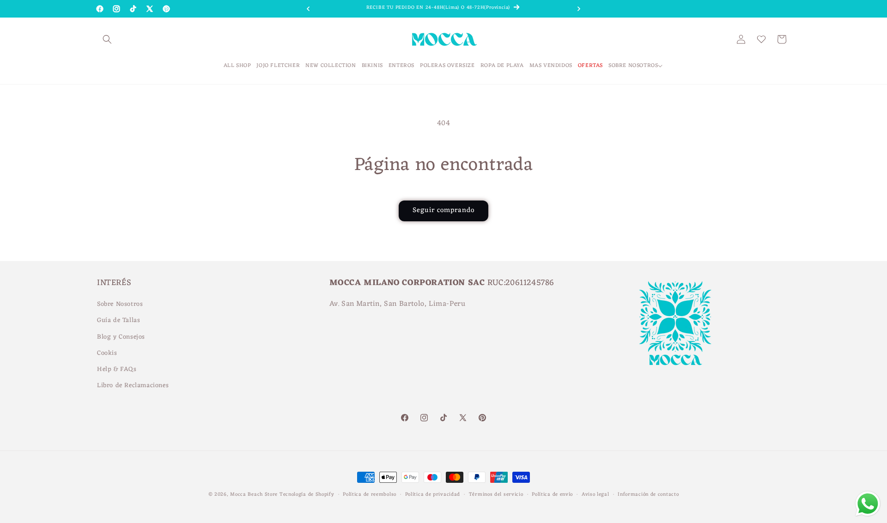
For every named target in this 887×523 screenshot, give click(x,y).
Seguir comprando (443, 210)
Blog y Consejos (121, 337)
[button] (107, 39)
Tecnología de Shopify (306, 494)
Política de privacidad (432, 494)
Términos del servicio (496, 494)
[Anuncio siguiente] (579, 9)
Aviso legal (595, 494)
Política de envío (552, 494)
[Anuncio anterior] (308, 9)
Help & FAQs (117, 369)
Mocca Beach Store (254, 494)
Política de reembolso (369, 494)
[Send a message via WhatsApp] (867, 503)
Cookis (107, 353)
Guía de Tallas (118, 321)
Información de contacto (648, 494)
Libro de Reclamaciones (133, 385)
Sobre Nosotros (120, 304)
